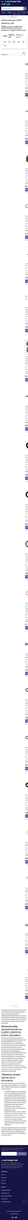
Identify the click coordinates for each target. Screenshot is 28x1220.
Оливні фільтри (5, 1193)
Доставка (3, 1177)
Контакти (3, 1183)
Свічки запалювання (6, 1196)
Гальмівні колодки (6, 1201)
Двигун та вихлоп (14, 13)
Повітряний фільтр (6, 1190)
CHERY (7, 17)
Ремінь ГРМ (4, 1198)
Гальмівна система (10, 12)
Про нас (3, 1174)
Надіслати (22, 1153)
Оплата (3, 1180)
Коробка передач (24, 12)
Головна (3, 17)
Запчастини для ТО (4, 12)
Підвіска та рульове (19, 13)
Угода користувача (14, 1213)
